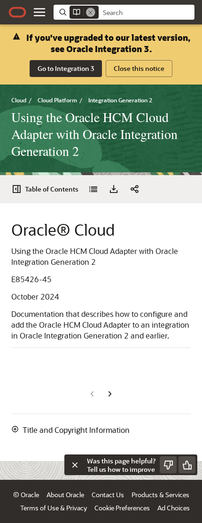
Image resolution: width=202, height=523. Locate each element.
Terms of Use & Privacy (53, 508)
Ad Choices (173, 508)
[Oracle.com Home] (17, 12)
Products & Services (160, 495)
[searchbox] (146, 12)
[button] (39, 12)
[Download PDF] (113, 189)
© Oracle (26, 495)
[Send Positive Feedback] (187, 464)
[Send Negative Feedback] (168, 464)
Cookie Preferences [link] (122, 508)
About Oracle (65, 495)
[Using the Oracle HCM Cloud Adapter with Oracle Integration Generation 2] (93, 189)
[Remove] (90, 12)
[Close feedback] (74, 464)
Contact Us (108, 495)
